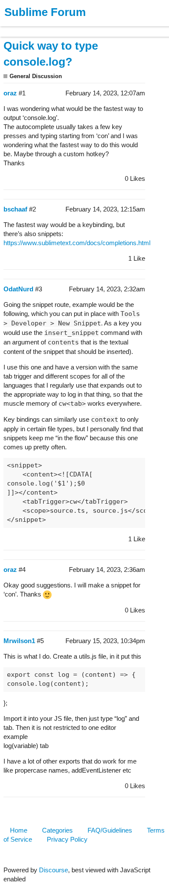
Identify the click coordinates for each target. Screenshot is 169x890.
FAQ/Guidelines (110, 830)
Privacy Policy (67, 839)
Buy (56, 27)
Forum (119, 27)
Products (26, 27)
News (91, 27)
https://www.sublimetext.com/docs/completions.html (76, 242)
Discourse (53, 870)
